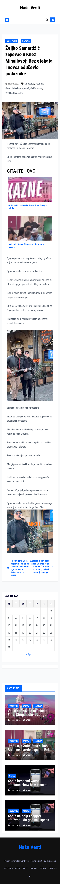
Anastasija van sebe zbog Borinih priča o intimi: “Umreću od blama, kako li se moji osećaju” (39, 566)
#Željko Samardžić (14, 93)
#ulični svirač (36, 88)
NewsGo (40, 861)
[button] (47, 19)
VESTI (17, 868)
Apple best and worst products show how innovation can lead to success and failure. (30, 787)
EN (30, 876)
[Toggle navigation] (27, 20)
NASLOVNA (12, 41)
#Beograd (29, 83)
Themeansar (51, 861)
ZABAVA (26, 41)
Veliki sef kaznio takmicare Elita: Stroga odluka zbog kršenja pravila (28, 715)
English (12, 776)
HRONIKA (33, 868)
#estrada (39, 83)
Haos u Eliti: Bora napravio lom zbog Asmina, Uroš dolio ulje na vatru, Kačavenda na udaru (20, 567)
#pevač (25, 88)
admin (29, 720)
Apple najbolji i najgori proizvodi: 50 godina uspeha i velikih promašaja (29, 820)
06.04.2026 (16, 720)
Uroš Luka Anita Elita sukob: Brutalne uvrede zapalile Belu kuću (29, 750)
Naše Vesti (30, 7)
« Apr (28, 654)
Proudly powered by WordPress (17, 861)
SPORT (25, 868)
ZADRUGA (38, 706)
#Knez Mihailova (13, 88)
